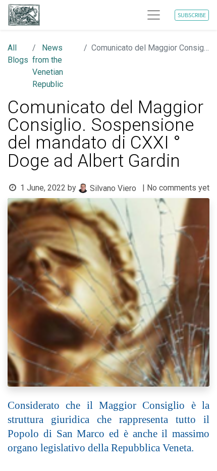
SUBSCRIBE (192, 15)
